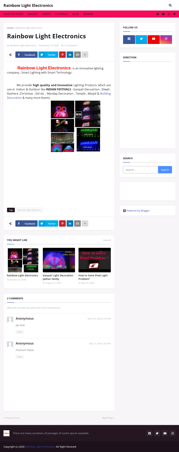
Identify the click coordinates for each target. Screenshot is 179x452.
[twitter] (147, 186)
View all (107, 240)
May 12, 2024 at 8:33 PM (100, 343)
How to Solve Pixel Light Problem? (93, 277)
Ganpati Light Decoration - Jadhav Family (59, 277)
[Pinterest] (62, 54)
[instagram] (147, 189)
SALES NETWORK (13, 14)
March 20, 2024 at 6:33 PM (99, 318)
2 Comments (70, 45)
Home (10, 27)
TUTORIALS (61, 14)
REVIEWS (88, 14)
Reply (19, 331)
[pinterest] (147, 196)
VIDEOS (46, 14)
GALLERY (33, 14)
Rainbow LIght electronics (29, 27)
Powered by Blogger (138, 210)
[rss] (147, 191)
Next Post (107, 417)
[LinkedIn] (70, 54)
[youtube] (147, 194)
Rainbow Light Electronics (28, 5)
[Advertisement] (59, 177)
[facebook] (147, 187)
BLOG (75, 14)
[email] (147, 193)
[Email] (77, 54)
